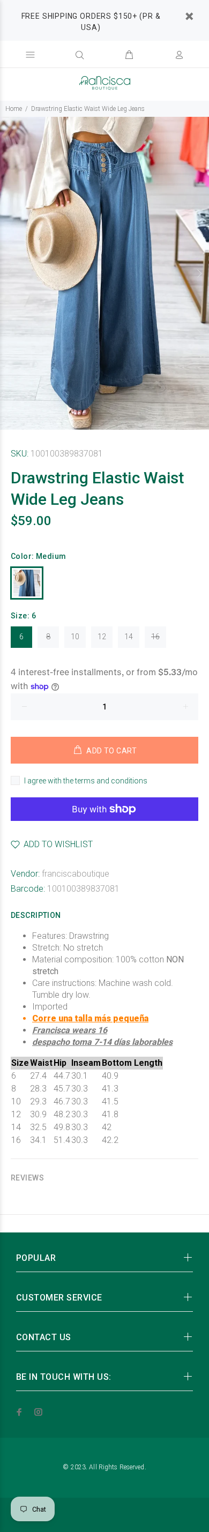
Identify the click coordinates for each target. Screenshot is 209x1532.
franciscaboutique (75, 874)
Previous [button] (10, 273)
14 (128, 636)
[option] (104, 273)
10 (75, 636)
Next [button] (199, 273)
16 (155, 636)
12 (102, 636)
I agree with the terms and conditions (85, 780)
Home (13, 109)
